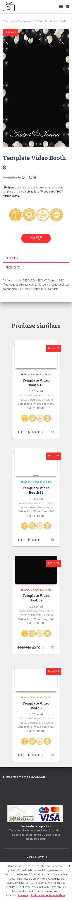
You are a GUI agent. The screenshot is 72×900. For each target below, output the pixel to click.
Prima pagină (9, 21)
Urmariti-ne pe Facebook (24, 777)
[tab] (36, 258)
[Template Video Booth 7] (36, 570)
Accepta (23, 895)
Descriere (12, 258)
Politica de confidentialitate (48, 895)
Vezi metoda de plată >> (36, 826)
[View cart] (67, 6)
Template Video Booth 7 (36, 597)
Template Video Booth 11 (36, 490)
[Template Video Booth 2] (36, 677)
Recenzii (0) (13, 267)
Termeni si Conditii (36, 857)
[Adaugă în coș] (52, 432)
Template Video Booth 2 (36, 705)
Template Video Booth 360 (30, 21)
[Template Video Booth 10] (36, 354)
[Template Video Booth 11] (36, 462)
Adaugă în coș (36, 238)
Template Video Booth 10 (36, 382)
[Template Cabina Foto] (10, 6)
